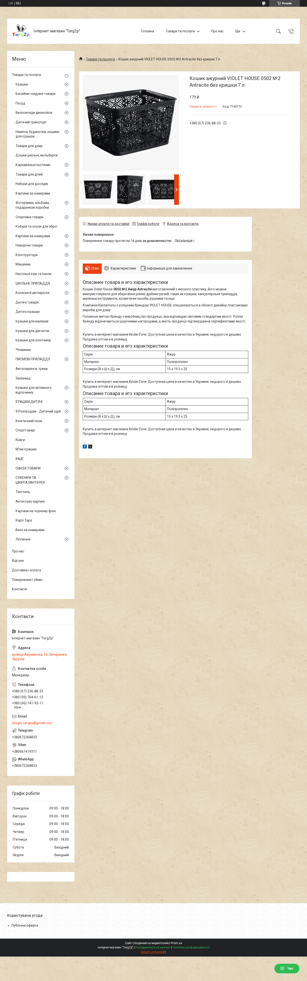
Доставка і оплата (26, 570)
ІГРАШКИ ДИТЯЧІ (29, 402)
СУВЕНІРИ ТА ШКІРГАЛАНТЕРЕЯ (30, 480)
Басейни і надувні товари (35, 94)
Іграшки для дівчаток (32, 331)
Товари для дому (29, 146)
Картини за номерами (33, 193)
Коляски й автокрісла (32, 293)
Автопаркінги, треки (31, 369)
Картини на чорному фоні (36, 511)
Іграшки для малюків (32, 321)
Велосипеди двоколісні (34, 113)
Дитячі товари (27, 302)
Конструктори (27, 255)
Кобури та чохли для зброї (36, 226)
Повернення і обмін (27, 580)
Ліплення (23, 539)
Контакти (19, 589)
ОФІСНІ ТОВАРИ (28, 468)
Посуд (20, 103)
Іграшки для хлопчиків (33, 340)
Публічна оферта (25, 925)
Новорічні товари (29, 245)
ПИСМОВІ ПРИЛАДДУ (33, 359)
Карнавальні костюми (33, 165)
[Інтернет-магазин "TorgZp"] (21, 31)
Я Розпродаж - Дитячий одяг (38, 411)
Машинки (23, 264)
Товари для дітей (29, 174)
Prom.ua (176, 943)
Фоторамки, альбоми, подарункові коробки (33, 205)
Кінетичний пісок (29, 421)
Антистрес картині (30, 501)
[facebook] (85, 447)
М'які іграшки (26, 449)
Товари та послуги (180, 31)
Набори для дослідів (32, 184)
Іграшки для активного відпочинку (34, 390)
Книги (20, 440)
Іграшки (22, 84)
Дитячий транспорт (31, 122)
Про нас (217, 31)
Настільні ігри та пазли (33, 274)
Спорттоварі (25, 430)
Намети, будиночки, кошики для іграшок (37, 134)
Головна (147, 31)
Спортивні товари (29, 217)
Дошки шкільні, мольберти (37, 155)
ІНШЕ (20, 459)
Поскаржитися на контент (153, 947)
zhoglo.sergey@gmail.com (32, 723)
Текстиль (23, 492)
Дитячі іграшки (28, 312)
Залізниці (23, 378)
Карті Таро (24, 520)
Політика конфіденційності (191, 947)
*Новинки (23, 350)
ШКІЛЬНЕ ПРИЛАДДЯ (33, 283)
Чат (290, 968)
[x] (90, 447)
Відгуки (18, 560)
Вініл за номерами (30, 530)
